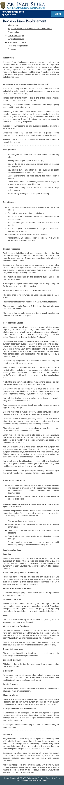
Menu (58, 13)
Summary (12, 49)
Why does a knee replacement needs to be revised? (30, 29)
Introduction (13, 25)
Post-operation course (17, 42)
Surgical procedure (16, 39)
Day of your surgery (16, 35)
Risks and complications (18, 46)
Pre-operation (13, 32)
